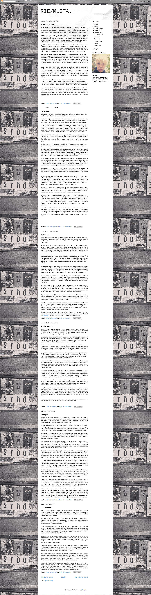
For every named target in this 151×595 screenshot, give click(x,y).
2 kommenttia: (67, 572)
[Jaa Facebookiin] (79, 103)
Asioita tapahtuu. (48, 24)
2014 (95, 49)
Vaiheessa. (45, 235)
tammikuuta (98, 32)
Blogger (84, 590)
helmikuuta (98, 30)
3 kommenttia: (67, 103)
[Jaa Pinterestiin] (80, 103)
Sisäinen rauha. (47, 326)
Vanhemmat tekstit (81, 577)
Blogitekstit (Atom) (48, 580)
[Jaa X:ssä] (77, 103)
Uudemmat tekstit (47, 577)
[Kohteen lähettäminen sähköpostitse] (74, 103)
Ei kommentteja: (67, 226)
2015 (95, 26)
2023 (95, 24)
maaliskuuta (98, 28)
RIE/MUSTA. (56, 11)
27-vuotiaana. (46, 508)
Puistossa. (45, 111)
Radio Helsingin (44, 315)
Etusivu (63, 577)
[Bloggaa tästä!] (75, 103)
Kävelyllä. (45, 415)
